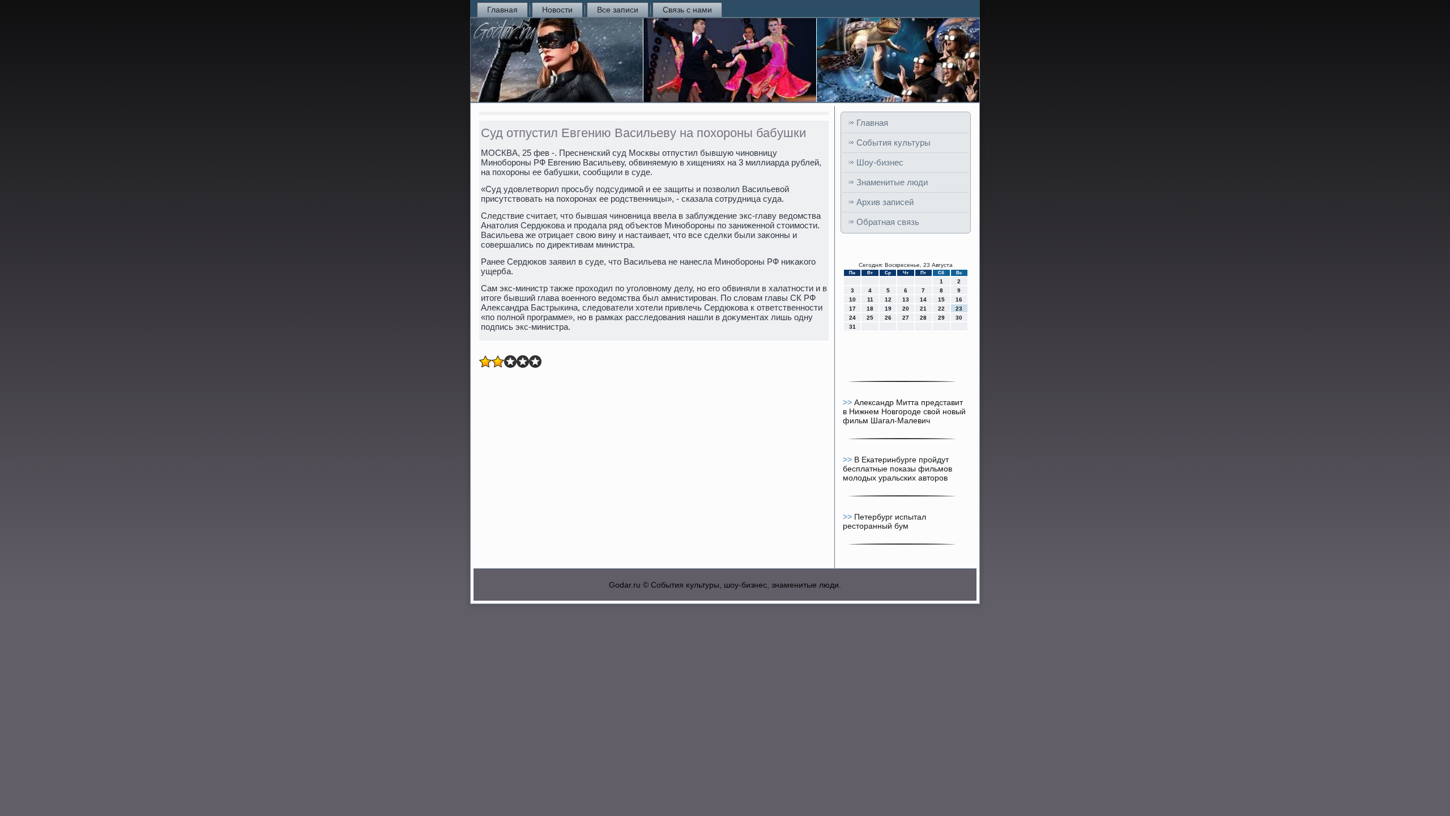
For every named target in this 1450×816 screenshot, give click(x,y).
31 (852, 327)
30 (959, 317)
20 (905, 308)
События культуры (893, 142)
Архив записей (885, 202)
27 (905, 317)
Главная (502, 9)
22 (941, 308)
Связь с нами (687, 9)
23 (959, 308)
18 (870, 308)
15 (941, 299)
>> (848, 402)
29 (941, 317)
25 (870, 317)
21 (923, 308)
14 (923, 299)
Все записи (617, 9)
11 (870, 299)
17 (852, 308)
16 (959, 299)
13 (905, 299)
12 (888, 299)
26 (888, 317)
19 (888, 308)
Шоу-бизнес (879, 162)
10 (852, 299)
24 (852, 317)
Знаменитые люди (892, 182)
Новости (557, 9)
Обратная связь (887, 222)
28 (923, 317)
